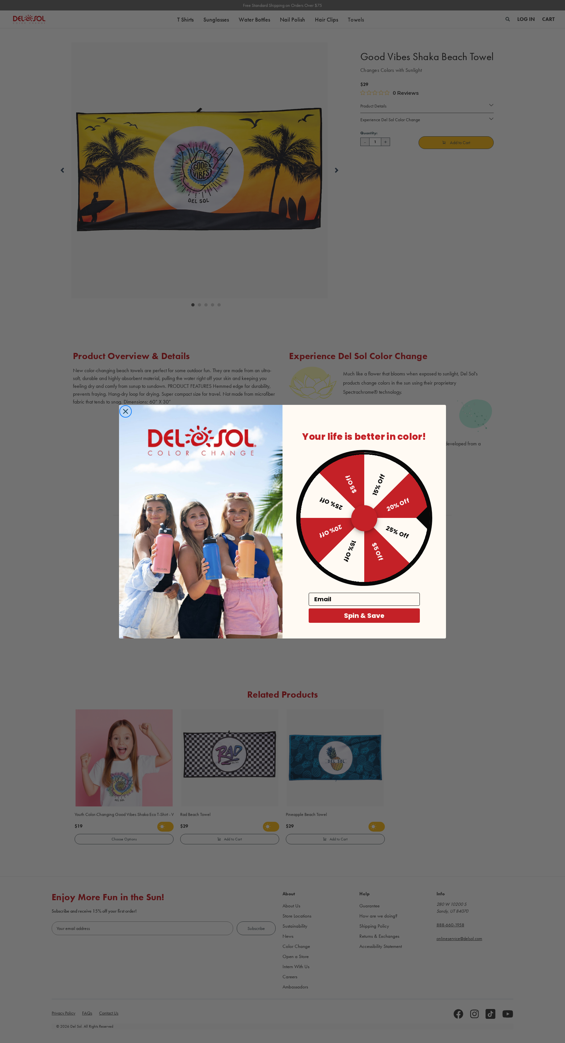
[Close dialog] (125, 411)
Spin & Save (364, 615)
